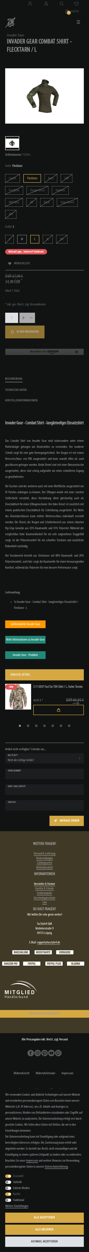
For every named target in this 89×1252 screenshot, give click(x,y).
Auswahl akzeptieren (44, 1241)
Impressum (67, 1073)
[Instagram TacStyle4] (37, 1053)
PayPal (16, 1194)
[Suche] (61, 4)
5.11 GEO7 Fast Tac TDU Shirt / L (58, 687)
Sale (44, 902)
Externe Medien (21, 1188)
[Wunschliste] (76, 4)
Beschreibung (13, 379)
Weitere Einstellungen (16, 1206)
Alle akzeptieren (44, 1217)
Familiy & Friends (44, 888)
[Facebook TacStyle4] (30, 1053)
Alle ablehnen (44, 1229)
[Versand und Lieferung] (75, 963)
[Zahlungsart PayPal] (31, 963)
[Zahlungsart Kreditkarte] (43, 952)
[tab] (13, 379)
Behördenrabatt (44, 867)
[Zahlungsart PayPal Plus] (54, 963)
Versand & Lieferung (44, 853)
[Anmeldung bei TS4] (30, 3)
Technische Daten (16, 390)
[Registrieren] (46, 3)
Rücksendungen (44, 858)
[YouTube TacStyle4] (51, 1053)
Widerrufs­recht (21, 1073)
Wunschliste (22, 263)
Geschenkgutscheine (44, 898)
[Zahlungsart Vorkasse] (64, 952)
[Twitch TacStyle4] (58, 1053)
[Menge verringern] (31, 318)
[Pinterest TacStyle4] (44, 1053)
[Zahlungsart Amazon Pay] (10, 963)
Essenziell (18, 1176)
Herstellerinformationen (21, 400)
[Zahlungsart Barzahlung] (21, 952)
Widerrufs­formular (45, 1073)
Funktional (18, 1200)
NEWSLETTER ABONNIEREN (44, 1013)
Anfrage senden (69, 820)
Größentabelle (44, 893)
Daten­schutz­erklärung (56, 1166)
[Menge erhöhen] (23, 318)
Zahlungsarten (44, 863)
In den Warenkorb (28, 331)
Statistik (17, 1182)
